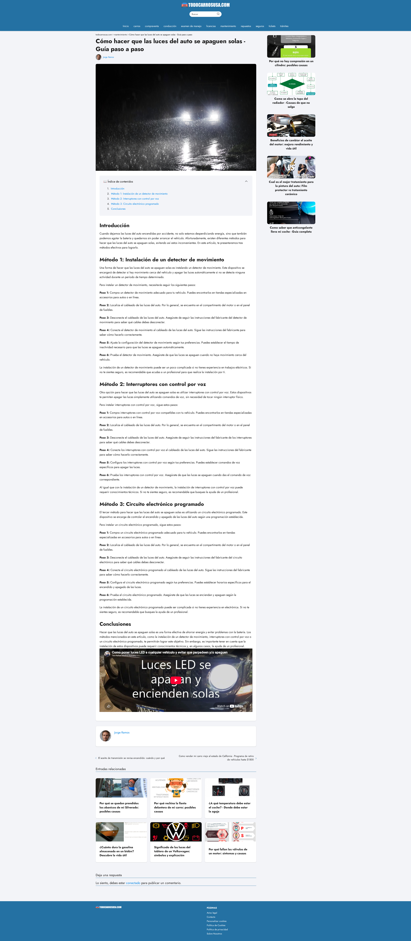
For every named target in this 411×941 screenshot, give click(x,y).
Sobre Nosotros (214, 933)
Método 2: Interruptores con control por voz (135, 198)
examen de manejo (191, 26)
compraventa (152, 26)
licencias (211, 26)
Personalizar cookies (217, 921)
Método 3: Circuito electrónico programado (135, 204)
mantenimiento (228, 26)
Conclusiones (118, 209)
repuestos (246, 26)
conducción (170, 26)
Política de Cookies (216, 925)
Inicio (126, 26)
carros (137, 26)
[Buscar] (218, 14)
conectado (133, 883)
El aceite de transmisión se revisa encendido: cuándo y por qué (131, 758)
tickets (272, 26)
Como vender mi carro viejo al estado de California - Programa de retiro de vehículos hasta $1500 (216, 757)
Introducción (117, 188)
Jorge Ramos (108, 57)
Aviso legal (212, 912)
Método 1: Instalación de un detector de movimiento (139, 194)
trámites (284, 26)
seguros (260, 26)
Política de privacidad (217, 929)
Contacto (211, 917)
